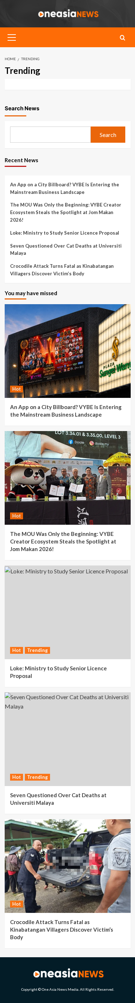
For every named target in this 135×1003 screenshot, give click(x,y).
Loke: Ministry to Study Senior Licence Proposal (64, 233)
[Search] (122, 37)
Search (108, 134)
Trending (37, 650)
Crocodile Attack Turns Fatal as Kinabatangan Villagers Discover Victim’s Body (62, 269)
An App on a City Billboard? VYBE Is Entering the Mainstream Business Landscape (64, 188)
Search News (22, 108)
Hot (16, 389)
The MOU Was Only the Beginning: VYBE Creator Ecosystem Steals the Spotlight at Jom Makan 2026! (65, 212)
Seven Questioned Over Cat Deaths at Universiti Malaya (66, 249)
